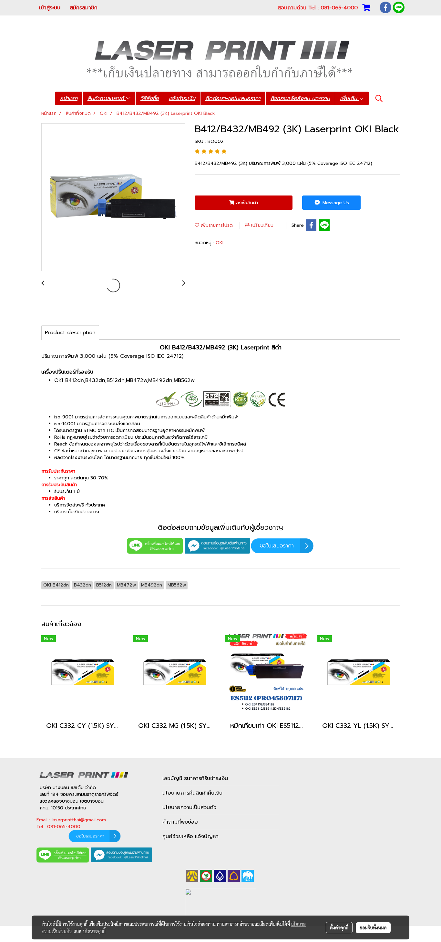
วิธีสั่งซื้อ (149, 98)
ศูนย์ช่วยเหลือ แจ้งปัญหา (190, 836)
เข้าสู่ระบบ (49, 8)
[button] (379, 98)
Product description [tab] (70, 332)
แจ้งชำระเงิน (182, 98)
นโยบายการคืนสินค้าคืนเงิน (192, 793)
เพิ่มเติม (349, 98)
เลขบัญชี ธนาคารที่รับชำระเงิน (195, 778)
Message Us (335, 202)
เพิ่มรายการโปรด (216, 225)
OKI (219, 242)
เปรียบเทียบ (261, 225)
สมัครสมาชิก (83, 8)
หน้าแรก (68, 98)
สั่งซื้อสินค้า (246, 202)
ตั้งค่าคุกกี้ (339, 927)
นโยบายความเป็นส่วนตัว (189, 807)
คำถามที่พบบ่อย (180, 822)
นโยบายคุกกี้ (94, 931)
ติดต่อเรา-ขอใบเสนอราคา (233, 98)
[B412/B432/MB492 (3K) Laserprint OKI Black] (113, 197)
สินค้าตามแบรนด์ (106, 98)
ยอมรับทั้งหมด (373, 927)
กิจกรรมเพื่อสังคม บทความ (300, 98)
